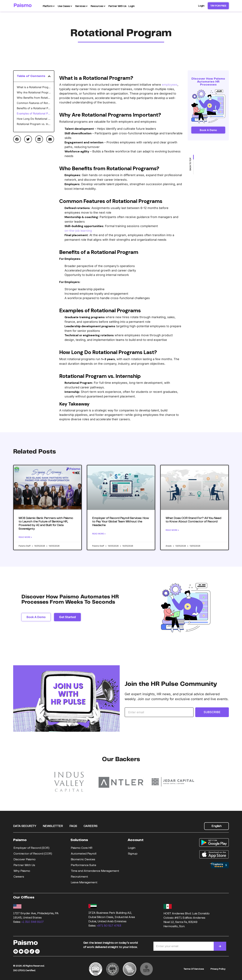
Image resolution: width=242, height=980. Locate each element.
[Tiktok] (32, 951)
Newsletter (53, 826)
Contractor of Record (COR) (32, 853)
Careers (90, 826)
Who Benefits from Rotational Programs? (34, 97)
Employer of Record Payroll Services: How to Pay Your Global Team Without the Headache (120, 522)
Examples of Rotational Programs (34, 113)
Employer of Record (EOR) (31, 847)
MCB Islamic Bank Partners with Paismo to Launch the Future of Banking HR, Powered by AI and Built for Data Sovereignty (46, 523)
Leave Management (84, 882)
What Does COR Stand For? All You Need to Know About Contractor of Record (193, 520)
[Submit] (220, 946)
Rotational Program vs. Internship (34, 124)
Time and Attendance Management (95, 871)
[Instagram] (37, 951)
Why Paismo (21, 871)
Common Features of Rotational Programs (34, 103)
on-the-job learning (78, 230)
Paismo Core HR (81, 847)
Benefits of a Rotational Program (34, 108)
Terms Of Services (194, 969)
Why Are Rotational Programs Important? (34, 92)
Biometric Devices (83, 859)
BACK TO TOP (190, 164)
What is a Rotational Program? (34, 87)
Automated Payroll (83, 853)
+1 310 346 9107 (32, 921)
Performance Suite (83, 865)
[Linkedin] (26, 951)
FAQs (73, 826)
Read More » (25, 537)
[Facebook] (15, 951)
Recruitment (79, 876)
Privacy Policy (218, 969)
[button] (49, 76)
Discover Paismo (24, 859)
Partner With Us (24, 865)
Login (131, 847)
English (217, 826)
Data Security (24, 826)
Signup (132, 853)
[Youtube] (21, 951)
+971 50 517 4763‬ (109, 925)
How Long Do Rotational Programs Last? (34, 118)
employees (169, 84)
